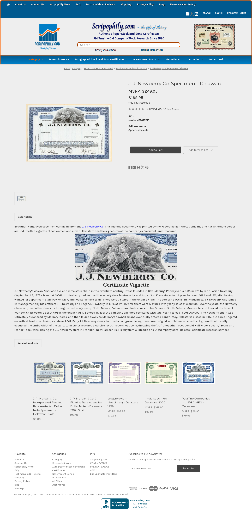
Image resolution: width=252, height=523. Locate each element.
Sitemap (19, 488)
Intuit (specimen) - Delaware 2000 (157, 400)
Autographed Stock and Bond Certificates (99, 59)
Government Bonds (144, 59)
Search (207, 13)
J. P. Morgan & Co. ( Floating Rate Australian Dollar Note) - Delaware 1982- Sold (86, 404)
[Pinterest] (147, 167)
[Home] (8, 5)
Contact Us (37, 4)
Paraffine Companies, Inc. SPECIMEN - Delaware (196, 402)
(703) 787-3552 (105, 50)
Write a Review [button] (171, 109)
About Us (20, 4)
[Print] (138, 167)
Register (232, 13)
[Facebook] (187, 14)
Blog (162, 4)
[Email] (134, 167)
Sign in (219, 13)
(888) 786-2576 (152, 50)
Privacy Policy (145, 4)
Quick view (50, 372)
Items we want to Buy (183, 4)
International (172, 59)
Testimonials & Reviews (100, 4)
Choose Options (199, 376)
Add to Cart (124, 376)
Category (34, 59)
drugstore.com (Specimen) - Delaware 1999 (123, 402)
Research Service (59, 59)
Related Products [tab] (28, 343)
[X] (192, 14)
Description (25, 216)
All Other (194, 59)
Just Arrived (215, 59)
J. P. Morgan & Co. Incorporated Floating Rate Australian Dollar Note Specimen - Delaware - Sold (48, 406)
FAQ (78, 4)
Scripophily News (60, 4)
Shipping (125, 4)
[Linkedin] (196, 14)
